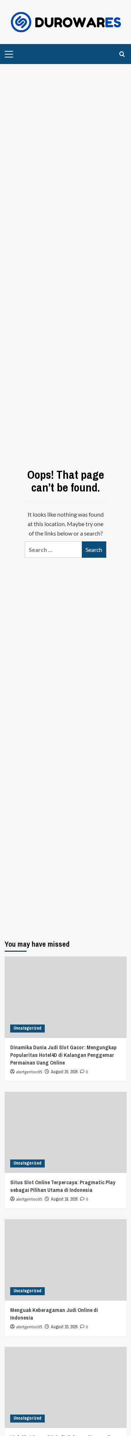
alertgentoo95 (29, 1072)
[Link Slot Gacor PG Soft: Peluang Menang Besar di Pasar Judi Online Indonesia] (66, 1387)
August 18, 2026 (64, 1199)
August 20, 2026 (64, 1072)
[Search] (122, 54)
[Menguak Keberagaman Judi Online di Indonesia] (66, 1259)
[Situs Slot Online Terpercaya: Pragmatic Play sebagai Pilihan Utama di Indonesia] (66, 1132)
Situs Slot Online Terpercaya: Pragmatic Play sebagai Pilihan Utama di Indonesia (62, 1186)
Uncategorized (27, 1028)
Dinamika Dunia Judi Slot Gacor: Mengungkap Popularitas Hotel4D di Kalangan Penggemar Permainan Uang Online (63, 1054)
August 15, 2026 (64, 1327)
